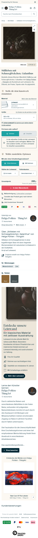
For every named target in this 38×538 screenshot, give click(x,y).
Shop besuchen (7, 225)
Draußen (29, 134)
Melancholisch (8, 266)
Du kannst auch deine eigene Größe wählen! (17, 124)
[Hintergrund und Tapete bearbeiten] (34, 29)
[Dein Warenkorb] (34, 8)
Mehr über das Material (29, 99)
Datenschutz (25, 517)
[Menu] (2, 8)
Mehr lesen (20, 225)
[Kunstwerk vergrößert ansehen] (34, 26)
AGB (20, 514)
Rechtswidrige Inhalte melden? (10, 517)
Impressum (33, 517)
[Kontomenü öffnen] (31, 8)
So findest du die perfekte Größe (26, 112)
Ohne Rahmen (11, 163)
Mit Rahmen (29, 163)
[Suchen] (34, 14)
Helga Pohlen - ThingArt (15, 8)
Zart (16, 266)
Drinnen (11, 134)
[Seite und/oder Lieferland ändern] (35, 2)
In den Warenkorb (20, 188)
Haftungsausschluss (29, 514)
